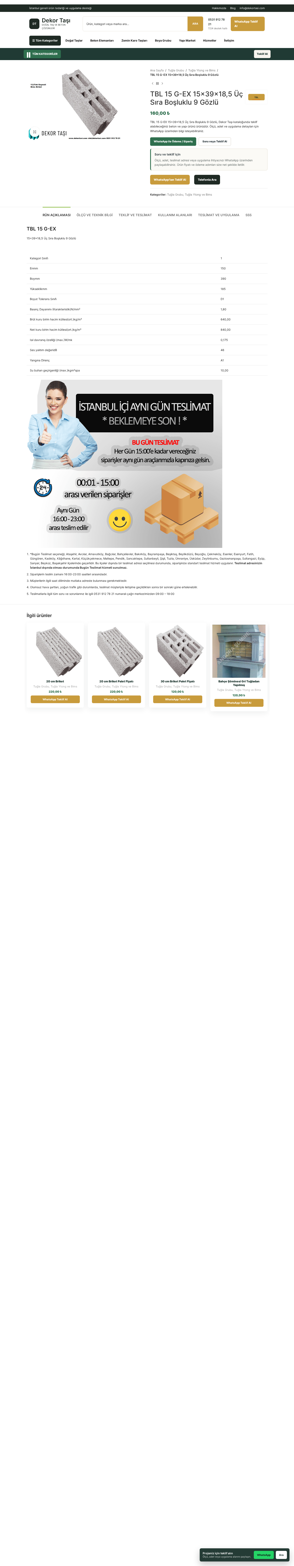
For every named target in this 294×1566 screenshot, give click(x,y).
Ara (195, 23)
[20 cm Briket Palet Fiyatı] (116, 651)
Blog (233, 8)
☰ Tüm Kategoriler (45, 40)
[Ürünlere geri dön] (157, 83)
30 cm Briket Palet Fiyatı (178, 681)
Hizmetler (209, 40)
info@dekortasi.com (252, 8)
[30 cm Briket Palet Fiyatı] (177, 651)
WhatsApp (264, 1555)
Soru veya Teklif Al (214, 141)
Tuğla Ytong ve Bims (201, 70)
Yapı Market (187, 40)
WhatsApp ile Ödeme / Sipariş (173, 141)
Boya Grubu (163, 40)
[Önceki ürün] (152, 83)
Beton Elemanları (102, 40)
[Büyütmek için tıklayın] (35, 132)
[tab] (57, 213)
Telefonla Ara (207, 179)
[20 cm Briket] (55, 651)
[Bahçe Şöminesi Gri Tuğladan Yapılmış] (239, 651)
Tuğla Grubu (176, 70)
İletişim (229, 40)
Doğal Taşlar (74, 40)
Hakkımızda (219, 8)
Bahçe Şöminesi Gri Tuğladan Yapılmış (238, 683)
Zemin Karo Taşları (134, 40)
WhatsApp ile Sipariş (67, 629)
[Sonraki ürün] (162, 83)
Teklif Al (262, 53)
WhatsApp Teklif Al (246, 24)
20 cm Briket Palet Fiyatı (116, 681)
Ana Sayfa (157, 70)
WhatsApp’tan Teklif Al (170, 179)
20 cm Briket (55, 681)
